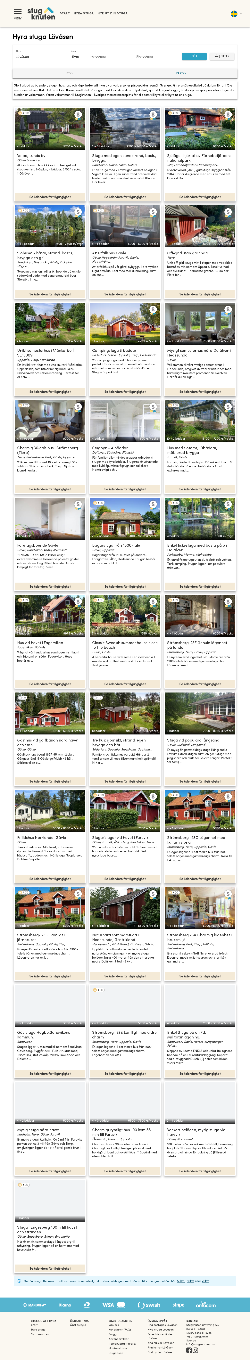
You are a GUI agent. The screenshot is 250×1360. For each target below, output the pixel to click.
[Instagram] (195, 1351)
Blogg (113, 1334)
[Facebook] (189, 1351)
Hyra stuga (84, 13)
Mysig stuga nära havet (38, 1130)
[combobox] (39, 56)
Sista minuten (40, 1334)
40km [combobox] (75, 56)
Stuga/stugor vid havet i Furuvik (120, 838)
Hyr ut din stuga (113, 13)
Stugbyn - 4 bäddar (110, 448)
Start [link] (65, 13)
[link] (162, 1325)
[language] (236, 13)
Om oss (114, 1325)
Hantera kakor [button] (118, 1348)
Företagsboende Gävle (37, 546)
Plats (18, 51)
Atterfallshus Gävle (109, 253)
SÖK (194, 56)
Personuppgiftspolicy (122, 1344)
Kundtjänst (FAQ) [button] (120, 1330)
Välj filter (222, 56)
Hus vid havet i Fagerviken (40, 643)
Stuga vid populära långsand (193, 740)
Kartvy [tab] (181, 73)
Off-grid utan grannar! (187, 253)
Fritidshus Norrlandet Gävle (41, 838)
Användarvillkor (119, 1339)
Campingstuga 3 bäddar (114, 351)
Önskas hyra (78, 1325)
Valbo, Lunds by (31, 156)
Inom (73, 52)
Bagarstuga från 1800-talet (116, 546)
